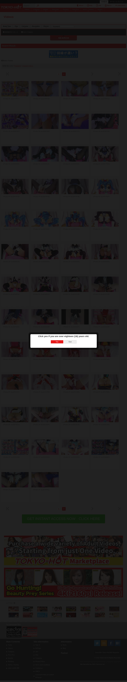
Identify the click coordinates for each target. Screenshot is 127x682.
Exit (70, 342)
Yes (57, 342)
